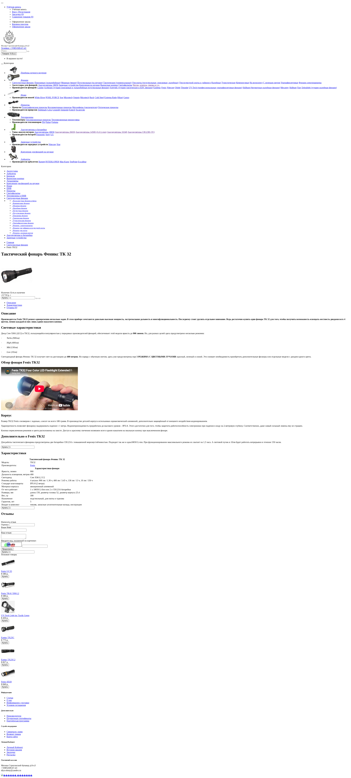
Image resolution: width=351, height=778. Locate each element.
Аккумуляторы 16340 (117, 132)
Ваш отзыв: (6, 533)
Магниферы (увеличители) (84, 107)
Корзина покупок (20, 24)
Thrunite (184, 87)
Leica (49, 110)
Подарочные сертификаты (19, 718)
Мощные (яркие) (69, 83)
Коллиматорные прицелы (60, 107)
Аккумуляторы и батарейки (33, 129)
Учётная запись (14, 7)
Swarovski (80, 110)
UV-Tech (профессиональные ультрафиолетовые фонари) (215, 87)
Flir (43, 122)
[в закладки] (37, 298)
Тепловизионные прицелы (38, 120)
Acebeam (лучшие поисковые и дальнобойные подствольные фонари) (76, 87)
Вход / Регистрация (21, 12)
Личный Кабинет (15, 747)
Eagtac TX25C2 (8, 659)
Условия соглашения (16, 705)
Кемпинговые (242, 83)
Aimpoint (64, 110)
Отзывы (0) (12, 307)
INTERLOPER (52, 162)
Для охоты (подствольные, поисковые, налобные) (155, 83)
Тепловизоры (26, 117)
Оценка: (5, 524)
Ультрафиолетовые (289, 83)
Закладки (11, 752)
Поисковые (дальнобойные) (48, 83)
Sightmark (42, 110)
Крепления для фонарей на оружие (37, 152)
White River (40, 97)
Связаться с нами (15, 732)
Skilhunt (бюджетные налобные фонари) (261, 87)
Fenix (163, 87)
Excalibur (82, 162)
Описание (11, 302)
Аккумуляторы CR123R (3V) (141, 132)
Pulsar (48, 122)
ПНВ (9, 188)
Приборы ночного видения (33, 73)
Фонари (24, 80)
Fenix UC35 (6, 571)
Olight (177, 87)
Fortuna (54, 122)
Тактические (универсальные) (117, 83)
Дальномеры (12, 181)
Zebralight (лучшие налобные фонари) (319, 87)
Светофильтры (125, 85)
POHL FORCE (52, 97)
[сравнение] (39, 298)
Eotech (72, 110)
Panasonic (40, 134)
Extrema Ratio (110, 97)
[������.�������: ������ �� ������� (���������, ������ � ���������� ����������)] (16, 775)
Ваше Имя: (6, 527)
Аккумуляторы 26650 (65, 132)
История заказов (14, 750)
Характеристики (14, 305)
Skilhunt (293, 87)
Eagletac (157, 87)
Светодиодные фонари (17, 198)
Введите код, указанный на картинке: (18, 541)
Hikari (120, 97)
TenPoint (73, 162)
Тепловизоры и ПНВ (16, 196)
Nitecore (170, 87)
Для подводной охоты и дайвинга (195, 83)
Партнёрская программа (18, 721)
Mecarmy (285, 87)
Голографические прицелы (34, 107)
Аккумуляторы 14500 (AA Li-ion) (91, 132)
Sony (48, 134)
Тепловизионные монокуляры (65, 120)
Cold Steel (99, 97)
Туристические (228, 83)
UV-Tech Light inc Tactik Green (15, 615)
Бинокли (11, 176)
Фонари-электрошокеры (310, 83)
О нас (9, 700)
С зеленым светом (271, 83)
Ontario (76, 97)
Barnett (42, 162)
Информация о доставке (18, 703)
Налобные (216, 83)
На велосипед (256, 83)
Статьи (10, 698)
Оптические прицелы (108, 107)
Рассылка (11, 755)
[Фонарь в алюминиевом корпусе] (16, 290)
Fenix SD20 (6, 682)
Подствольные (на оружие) (90, 83)
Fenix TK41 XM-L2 (10, 593)
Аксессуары (12, 171)
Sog (61, 97)
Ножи (23, 95)
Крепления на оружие (89, 85)
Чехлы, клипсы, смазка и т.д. (146, 85)
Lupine (40, 87)
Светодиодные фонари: (23, 83)
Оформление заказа (21, 27)
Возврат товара (14, 734)
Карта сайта (12, 736)
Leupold (56, 110)
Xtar (299, 87)
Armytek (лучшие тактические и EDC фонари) (131, 87)
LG (52, 134)
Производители (14, 716)
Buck (92, 97)
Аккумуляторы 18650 (48, 85)
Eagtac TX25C (7, 637)
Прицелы (25, 105)
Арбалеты (25, 159)
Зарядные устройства (69, 85)
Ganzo (126, 97)
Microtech (68, 97)
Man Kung (64, 162)
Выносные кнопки (109, 85)
